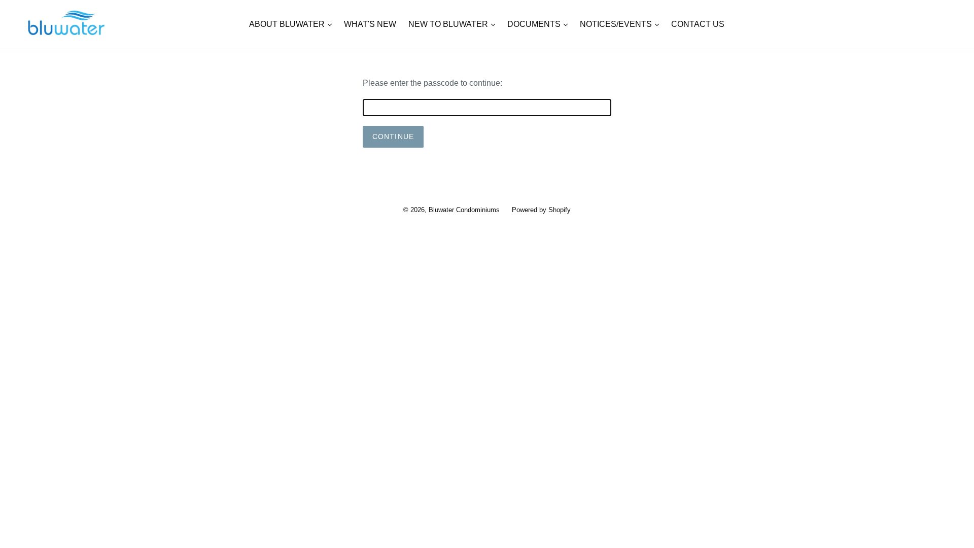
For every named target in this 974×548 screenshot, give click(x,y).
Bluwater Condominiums (464, 210)
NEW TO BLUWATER (454, 23)
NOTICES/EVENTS (622, 23)
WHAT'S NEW (370, 24)
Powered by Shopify (541, 210)
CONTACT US (697, 24)
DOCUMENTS (540, 23)
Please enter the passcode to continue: (432, 83)
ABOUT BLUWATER (293, 23)
